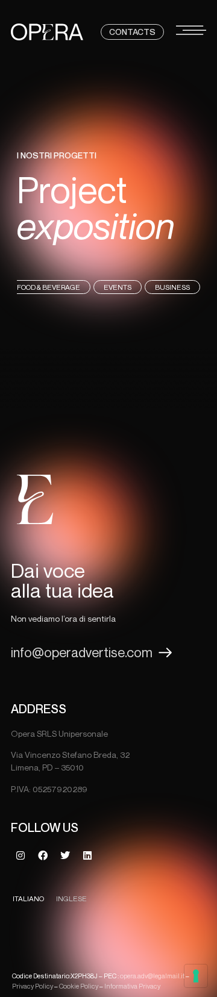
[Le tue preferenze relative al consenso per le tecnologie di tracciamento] (195, 975)
